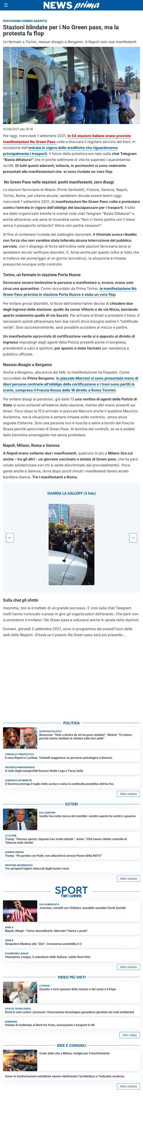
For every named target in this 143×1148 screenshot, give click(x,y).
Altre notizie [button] (128, 794)
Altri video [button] (130, 1035)
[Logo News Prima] (71, 5)
